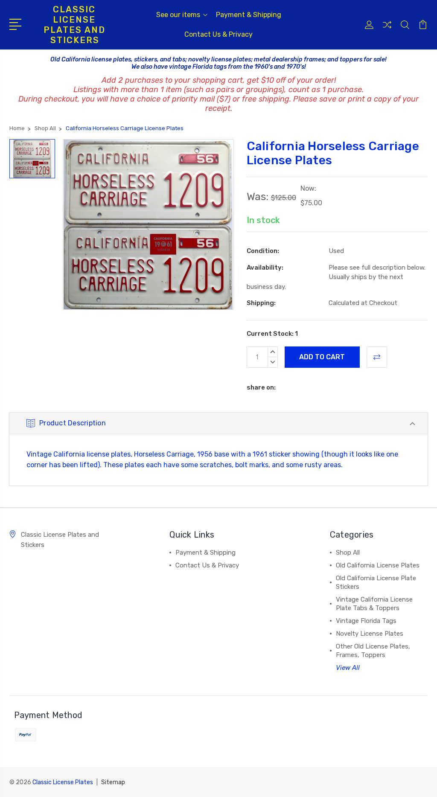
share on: (261, 387)
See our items (178, 15)
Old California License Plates (378, 565)
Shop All (348, 552)
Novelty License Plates (369, 633)
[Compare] (387, 30)
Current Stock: (272, 333)
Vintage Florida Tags (366, 621)
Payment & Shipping (248, 15)
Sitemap (113, 782)
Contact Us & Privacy (218, 34)
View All (348, 668)
